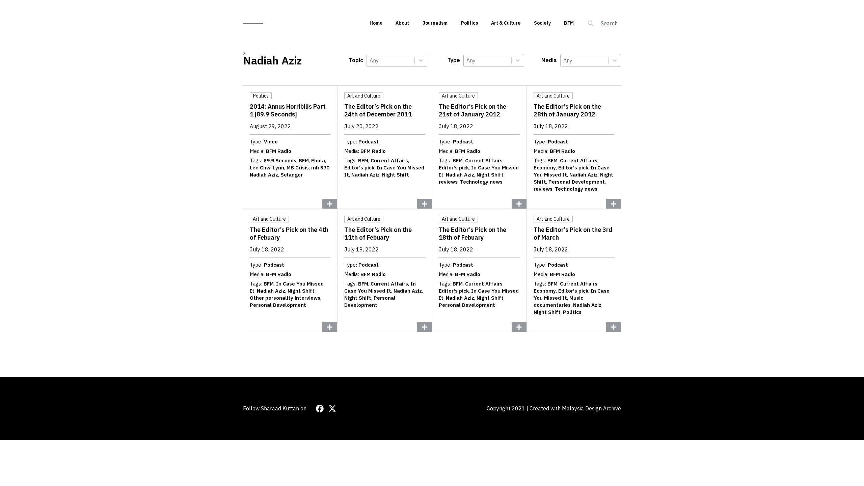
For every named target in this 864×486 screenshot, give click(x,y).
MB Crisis (298, 167)
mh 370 (320, 167)
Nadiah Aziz (264, 174)
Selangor (291, 174)
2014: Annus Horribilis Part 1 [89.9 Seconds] (288, 110)
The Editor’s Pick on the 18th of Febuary (472, 233)
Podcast (368, 141)
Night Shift (395, 174)
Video (271, 141)
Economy (545, 167)
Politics (469, 23)
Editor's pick (359, 167)
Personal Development (576, 182)
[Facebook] (320, 408)
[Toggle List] (421, 60)
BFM (569, 23)
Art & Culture (505, 23)
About (402, 23)
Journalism (435, 23)
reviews (448, 182)
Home (376, 23)
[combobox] (390, 60)
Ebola (318, 160)
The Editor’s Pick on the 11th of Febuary (378, 233)
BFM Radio (278, 151)
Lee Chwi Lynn (267, 167)
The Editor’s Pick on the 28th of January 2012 (567, 110)
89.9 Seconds (280, 160)
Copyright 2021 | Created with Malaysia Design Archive (554, 408)
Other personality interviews (285, 298)
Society (542, 23)
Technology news (481, 182)
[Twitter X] (332, 408)
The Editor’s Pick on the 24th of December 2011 (378, 110)
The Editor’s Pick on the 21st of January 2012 (472, 110)
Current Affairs (389, 160)
